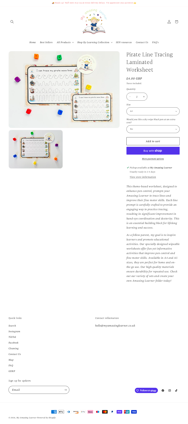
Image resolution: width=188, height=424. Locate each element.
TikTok (12, 337)
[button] (12, 22)
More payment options (153, 158)
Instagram (14, 331)
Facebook (14, 342)
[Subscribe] (65, 390)
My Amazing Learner (26, 417)
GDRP (12, 371)
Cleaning (14, 348)
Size (128, 104)
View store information (143, 176)
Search (12, 325)
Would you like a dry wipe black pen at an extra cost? (150, 121)
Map (11, 359)
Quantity (131, 89)
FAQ (11, 365)
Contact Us (15, 354)
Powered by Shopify (46, 417)
